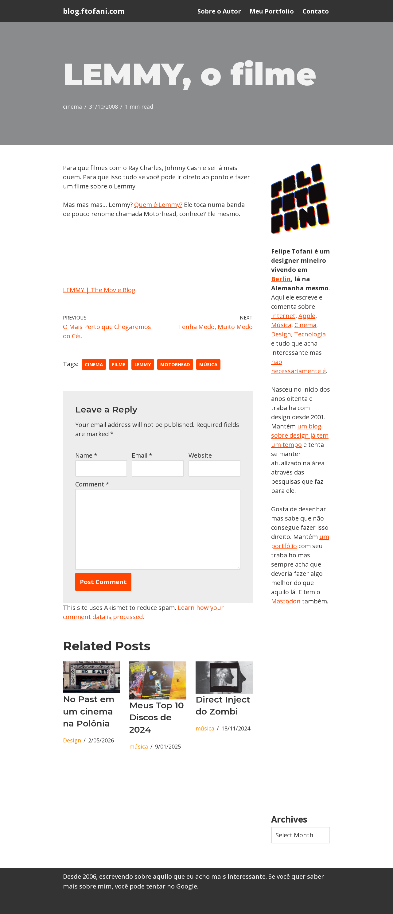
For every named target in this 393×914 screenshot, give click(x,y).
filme (118, 364)
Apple (306, 316)
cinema (72, 106)
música (208, 364)
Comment (92, 484)
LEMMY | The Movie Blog (99, 290)
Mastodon (286, 601)
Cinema (305, 325)
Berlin (281, 279)
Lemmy (142, 364)
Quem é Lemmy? (158, 204)
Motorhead (175, 364)
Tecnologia (310, 334)
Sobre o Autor (219, 11)
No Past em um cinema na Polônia (89, 711)
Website (200, 455)
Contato (315, 11)
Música (281, 325)
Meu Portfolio (272, 11)
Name (86, 455)
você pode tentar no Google (156, 886)
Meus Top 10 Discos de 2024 (156, 717)
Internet (283, 316)
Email (142, 455)
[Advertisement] (300, 710)
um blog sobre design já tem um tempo (300, 435)
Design (72, 740)
